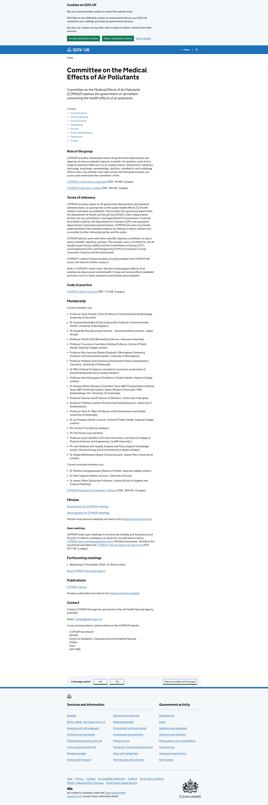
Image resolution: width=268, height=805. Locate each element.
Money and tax (121, 740)
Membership (76, 124)
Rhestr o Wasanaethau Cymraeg (85, 783)
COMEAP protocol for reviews (84, 188)
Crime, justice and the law (81, 747)
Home (70, 57)
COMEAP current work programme (87, 181)
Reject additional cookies (118, 38)
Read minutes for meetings (88, 506)
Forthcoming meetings (81, 132)
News (162, 722)
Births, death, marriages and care (86, 722)
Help (70, 778)
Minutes (74, 129)
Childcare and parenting (81, 734)
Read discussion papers (86, 571)
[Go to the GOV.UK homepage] (78, 49)
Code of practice (78, 121)
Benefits (71, 715)
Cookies (90, 778)
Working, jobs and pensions (128, 759)
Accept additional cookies (83, 38)
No (120, 681)
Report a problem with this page (180, 681)
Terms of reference (79, 117)
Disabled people (76, 753)
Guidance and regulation (173, 728)
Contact (74, 140)
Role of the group (78, 113)
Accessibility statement (111, 778)
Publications (76, 136)
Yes (103, 681)
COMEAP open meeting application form (90, 541)
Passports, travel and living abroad (133, 747)
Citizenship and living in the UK (84, 740)
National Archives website (136, 519)
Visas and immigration (125, 753)
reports (77, 587)
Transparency (167, 747)
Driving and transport (79, 759)
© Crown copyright (190, 796)
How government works (172, 753)
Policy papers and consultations (177, 740)
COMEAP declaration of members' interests (92, 490)
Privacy (79, 778)
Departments (166, 715)
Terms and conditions (152, 778)
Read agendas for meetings (88, 512)
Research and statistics (172, 734)
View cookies (143, 38)
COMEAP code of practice (82, 291)
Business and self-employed (83, 728)
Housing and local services (128, 734)
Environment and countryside (129, 728)
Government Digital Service (121, 783)
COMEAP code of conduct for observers (120, 545)
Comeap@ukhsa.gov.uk (88, 619)
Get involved (166, 759)
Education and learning (126, 715)
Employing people (123, 722)
